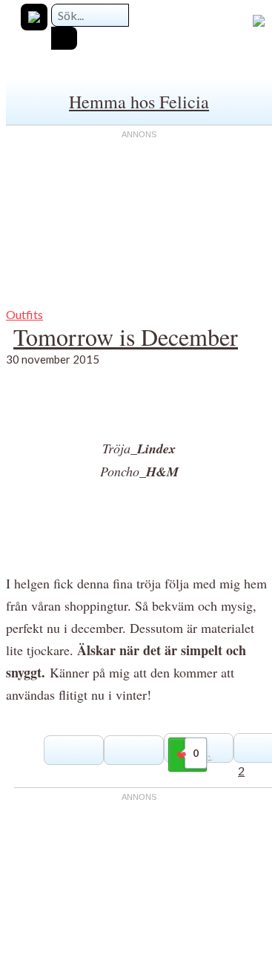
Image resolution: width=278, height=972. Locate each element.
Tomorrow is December (125, 336)
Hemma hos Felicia (139, 102)
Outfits (24, 314)
